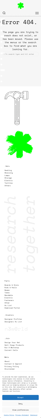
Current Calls (11, 350)
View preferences (20, 410)
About (7, 361)
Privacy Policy (12, 366)
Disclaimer (10, 369)
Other (7, 303)
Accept (20, 397)
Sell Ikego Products (14, 345)
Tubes (7, 292)
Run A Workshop (12, 347)
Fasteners (9, 300)
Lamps (7, 175)
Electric (9, 180)
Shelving (9, 173)
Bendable (9, 295)
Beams (7, 290)
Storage (8, 178)
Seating (8, 170)
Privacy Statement (22, 415)
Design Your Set (12, 342)
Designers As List (13, 321)
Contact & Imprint (13, 364)
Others (8, 185)
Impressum (33, 415)
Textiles (9, 183)
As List (8, 305)
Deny (20, 403)
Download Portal (12, 308)
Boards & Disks (12, 285)
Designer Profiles (13, 319)
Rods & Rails (11, 287)
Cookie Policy (9, 415)
